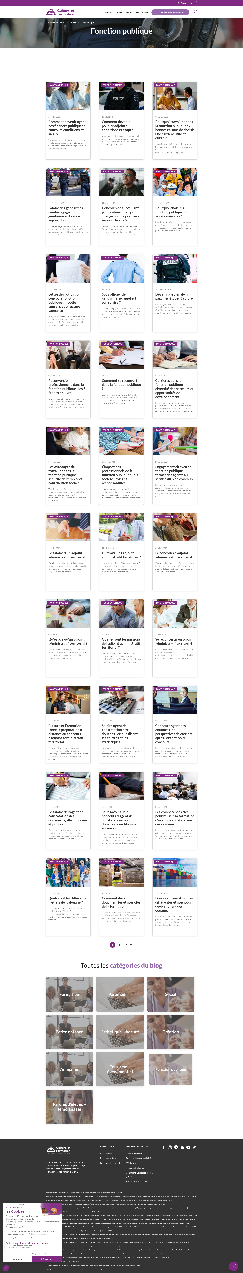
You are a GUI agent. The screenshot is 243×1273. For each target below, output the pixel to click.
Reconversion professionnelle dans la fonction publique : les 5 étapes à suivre (67, 386)
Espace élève (188, 3)
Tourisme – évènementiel (120, 1069)
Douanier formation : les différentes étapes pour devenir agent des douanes (174, 904)
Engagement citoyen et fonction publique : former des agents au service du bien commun (174, 473)
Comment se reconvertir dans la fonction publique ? (121, 384)
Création (170, 1031)
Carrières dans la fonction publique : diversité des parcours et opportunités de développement (174, 388)
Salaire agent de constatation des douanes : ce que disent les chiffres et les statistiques (120, 733)
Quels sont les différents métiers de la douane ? (67, 900)
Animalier (69, 1069)
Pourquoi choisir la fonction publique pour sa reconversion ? (173, 212)
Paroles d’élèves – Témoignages (69, 1107)
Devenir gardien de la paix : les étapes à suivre (174, 296)
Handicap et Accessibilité (137, 1181)
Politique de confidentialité (138, 1158)
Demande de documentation (173, 12)
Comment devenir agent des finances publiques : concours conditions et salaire (67, 128)
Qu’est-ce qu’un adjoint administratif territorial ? (67, 641)
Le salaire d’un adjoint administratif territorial (66, 555)
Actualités (71, 22)
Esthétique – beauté (120, 1031)
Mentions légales (134, 1153)
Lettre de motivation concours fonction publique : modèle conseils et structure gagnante (64, 302)
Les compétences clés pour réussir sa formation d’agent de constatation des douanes (174, 818)
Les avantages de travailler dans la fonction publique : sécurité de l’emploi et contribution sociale (65, 475)
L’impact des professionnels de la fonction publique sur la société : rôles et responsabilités (120, 475)
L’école (119, 12)
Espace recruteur (108, 1158)
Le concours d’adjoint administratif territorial (173, 555)
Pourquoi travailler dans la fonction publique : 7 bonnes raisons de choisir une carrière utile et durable (174, 130)
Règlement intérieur (135, 1168)
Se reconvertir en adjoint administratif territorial (174, 641)
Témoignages (142, 12)
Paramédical (120, 994)
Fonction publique (58, 85)
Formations (107, 12)
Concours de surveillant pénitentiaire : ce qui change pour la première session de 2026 (120, 214)
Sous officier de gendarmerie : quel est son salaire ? (119, 298)
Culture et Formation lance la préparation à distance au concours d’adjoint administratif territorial (65, 733)
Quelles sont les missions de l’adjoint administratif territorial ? (121, 643)
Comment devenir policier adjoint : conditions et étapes (117, 126)
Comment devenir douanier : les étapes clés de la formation (121, 902)
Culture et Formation (55, 22)
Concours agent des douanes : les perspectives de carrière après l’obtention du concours (174, 733)
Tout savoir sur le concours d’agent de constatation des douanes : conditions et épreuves (120, 820)
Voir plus (137, 1265)
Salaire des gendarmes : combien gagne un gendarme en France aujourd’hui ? (66, 214)
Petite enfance (69, 1031)
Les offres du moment (110, 1163)
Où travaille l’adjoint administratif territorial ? (121, 555)
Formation (69, 994)
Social (170, 994)
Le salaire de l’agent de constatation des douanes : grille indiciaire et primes (67, 818)
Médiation (131, 1163)
